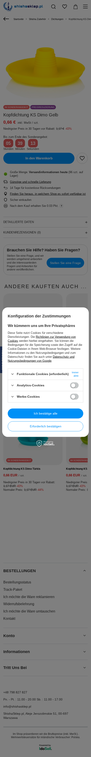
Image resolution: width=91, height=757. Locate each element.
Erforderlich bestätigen (45, 426)
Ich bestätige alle (45, 413)
